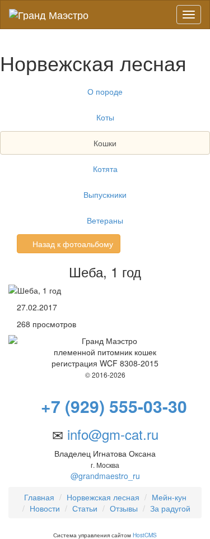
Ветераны (105, 220)
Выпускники (105, 194)
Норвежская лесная (103, 497)
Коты (105, 117)
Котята (105, 168)
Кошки (105, 142)
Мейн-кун (169, 497)
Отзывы (124, 508)
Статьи (84, 508)
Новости (45, 508)
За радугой (170, 508)
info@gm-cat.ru (112, 434)
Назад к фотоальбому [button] (71, 243)
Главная (39, 497)
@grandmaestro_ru (105, 475)
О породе (105, 91)
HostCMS (145, 535)
